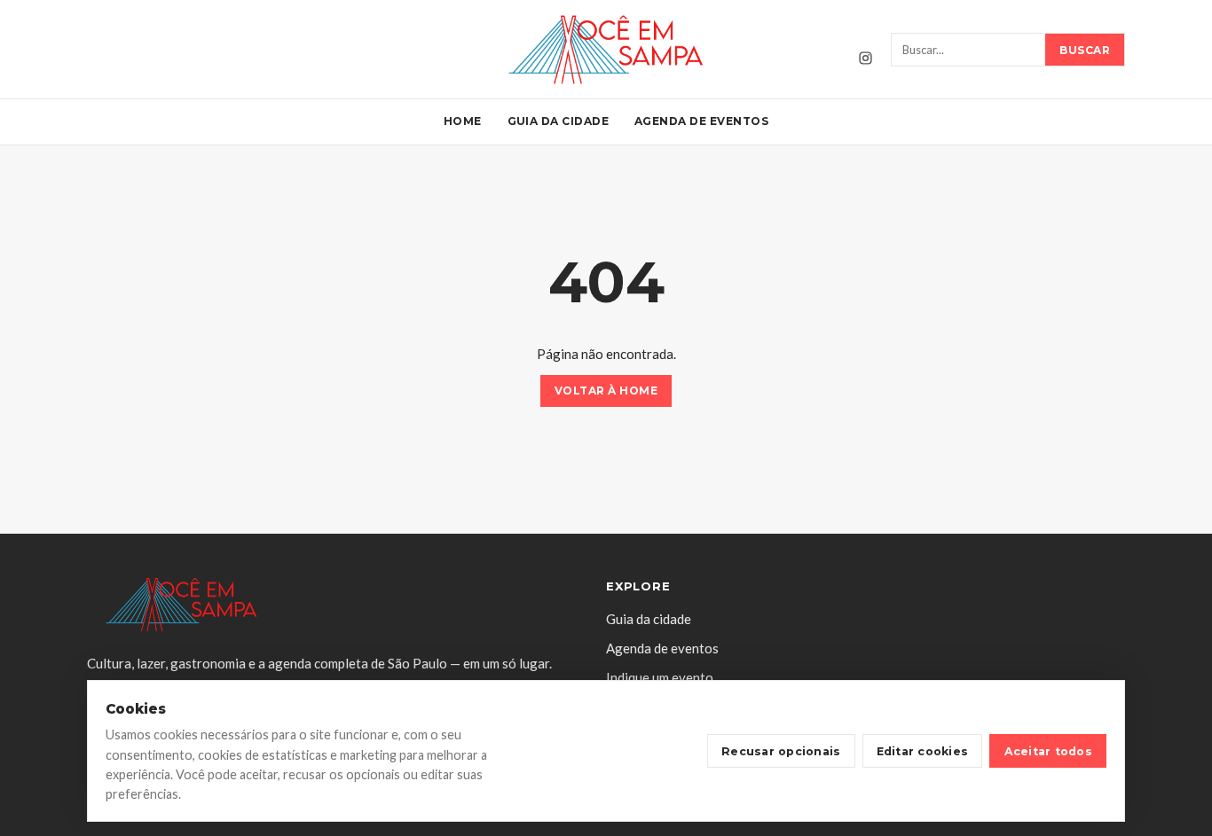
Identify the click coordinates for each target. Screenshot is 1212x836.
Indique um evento (659, 677)
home (463, 121)
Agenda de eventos (701, 121)
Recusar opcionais (780, 751)
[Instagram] (865, 57)
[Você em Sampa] (605, 49)
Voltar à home (606, 391)
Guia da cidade (559, 121)
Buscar (1084, 50)
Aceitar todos (1048, 751)
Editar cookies (923, 751)
